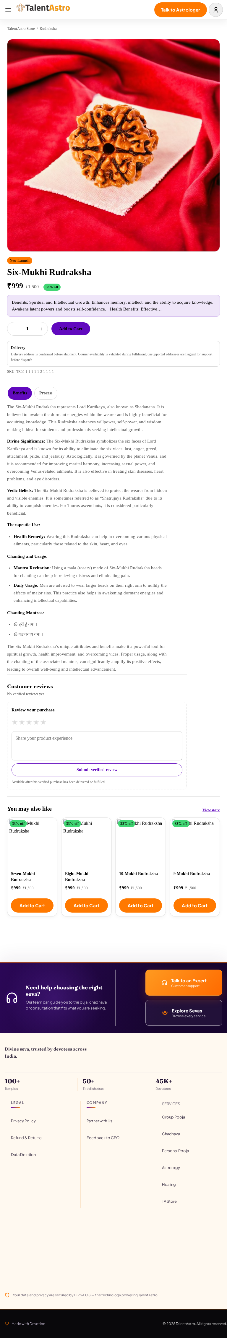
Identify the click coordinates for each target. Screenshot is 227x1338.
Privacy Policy (23, 1120)
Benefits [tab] (20, 393)
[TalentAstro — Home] (46, 9)
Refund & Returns (26, 1137)
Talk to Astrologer (180, 9)
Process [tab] (45, 393)
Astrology (171, 1167)
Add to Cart (70, 328)
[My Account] (216, 10)
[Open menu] (8, 10)
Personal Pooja (175, 1150)
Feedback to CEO (103, 1137)
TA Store (169, 1201)
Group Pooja (173, 1117)
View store (211, 810)
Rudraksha (48, 28)
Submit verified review (97, 770)
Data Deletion (23, 1154)
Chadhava (171, 1133)
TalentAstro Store (21, 28)
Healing (169, 1184)
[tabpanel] (113, 538)
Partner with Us (99, 1120)
